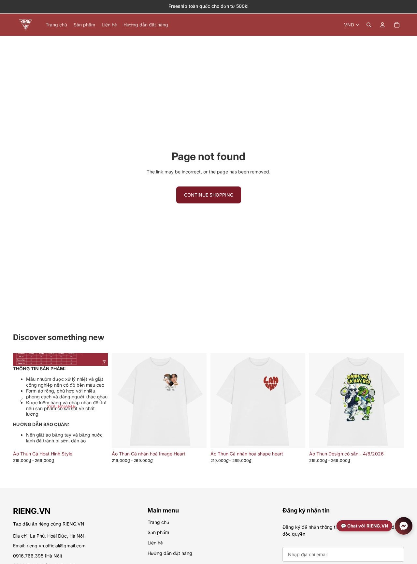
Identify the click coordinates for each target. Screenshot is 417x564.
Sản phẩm (158, 532)
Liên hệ (155, 542)
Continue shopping (208, 195)
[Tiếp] (100, 401)
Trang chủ (158, 522)
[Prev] (21, 401)
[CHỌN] (196, 438)
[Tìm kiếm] (369, 25)
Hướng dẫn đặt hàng (170, 553)
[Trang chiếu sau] (394, 441)
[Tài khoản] (382, 25)
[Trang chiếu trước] (319, 441)
